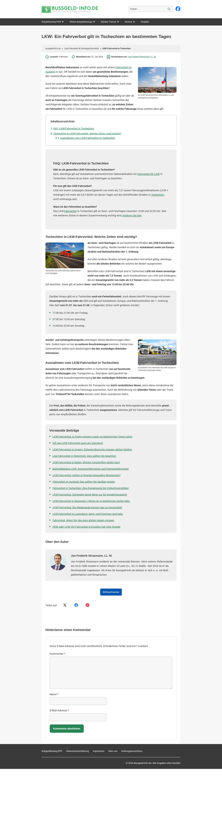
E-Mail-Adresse (59, 710)
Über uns (112, 751)
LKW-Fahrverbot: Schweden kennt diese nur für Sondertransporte (90, 494)
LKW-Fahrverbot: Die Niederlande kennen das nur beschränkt (87, 507)
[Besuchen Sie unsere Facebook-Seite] (177, 9)
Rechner (128, 22)
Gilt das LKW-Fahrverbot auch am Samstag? (78, 443)
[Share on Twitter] (65, 605)
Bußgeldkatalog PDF (52, 751)
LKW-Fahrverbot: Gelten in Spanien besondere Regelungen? (87, 475)
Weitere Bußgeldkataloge (81, 22)
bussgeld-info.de (53, 48)
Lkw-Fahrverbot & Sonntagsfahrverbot (81, 48)
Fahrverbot (70, 211)
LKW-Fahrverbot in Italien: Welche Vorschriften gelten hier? (86, 462)
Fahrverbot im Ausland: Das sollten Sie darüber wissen (84, 481)
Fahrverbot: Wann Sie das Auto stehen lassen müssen (83, 520)
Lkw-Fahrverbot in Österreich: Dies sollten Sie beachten (84, 455)
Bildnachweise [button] (111, 592)
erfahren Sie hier (132, 215)
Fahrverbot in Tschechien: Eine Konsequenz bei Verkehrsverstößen (91, 488)
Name (54, 694)
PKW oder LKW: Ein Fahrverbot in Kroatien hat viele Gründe (86, 526)
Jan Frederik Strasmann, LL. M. (142, 57)
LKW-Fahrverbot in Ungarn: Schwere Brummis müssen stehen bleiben (92, 449)
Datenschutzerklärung (77, 751)
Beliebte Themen (108, 22)
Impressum (98, 751)
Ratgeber (145, 22)
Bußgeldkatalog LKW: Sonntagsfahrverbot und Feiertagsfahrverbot (91, 468)
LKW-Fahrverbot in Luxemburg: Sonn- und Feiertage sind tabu (88, 513)
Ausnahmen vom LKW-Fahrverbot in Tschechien (87, 137)
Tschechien (157, 194)
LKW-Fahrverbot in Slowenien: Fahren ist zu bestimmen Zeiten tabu (91, 501)
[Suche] (169, 9)
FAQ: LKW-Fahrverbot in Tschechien (73, 128)
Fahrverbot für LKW (148, 174)
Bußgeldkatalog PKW (51, 22)
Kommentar (57, 653)
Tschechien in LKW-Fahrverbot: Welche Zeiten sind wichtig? (87, 133)
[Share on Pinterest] (87, 605)
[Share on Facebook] (76, 605)
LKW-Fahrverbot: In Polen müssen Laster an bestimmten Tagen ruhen (92, 436)
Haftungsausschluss (131, 751)
